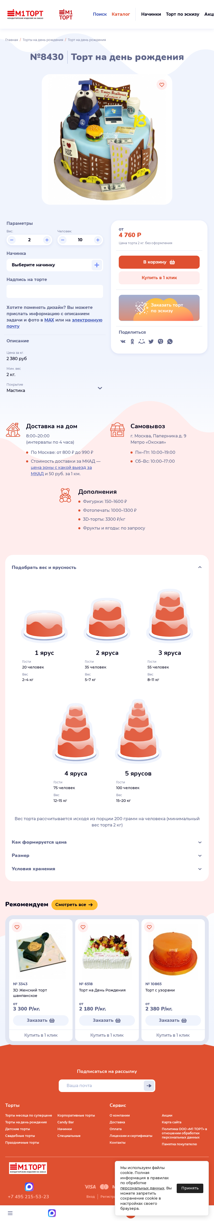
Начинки (64, 1129)
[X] (151, 341)
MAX (49, 320)
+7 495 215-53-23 (28, 1197)
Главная (11, 40)
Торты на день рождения (43, 40)
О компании (120, 1115)
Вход (90, 1197)
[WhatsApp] (170, 341)
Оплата (116, 1129)
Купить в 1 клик (159, 277)
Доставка (117, 1122)
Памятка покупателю (179, 1144)
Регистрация (111, 1197)
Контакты (118, 1142)
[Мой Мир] (142, 341)
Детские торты (17, 1129)
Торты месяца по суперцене (28, 1115)
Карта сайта (171, 1122)
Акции (167, 1115)
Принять (190, 1188)
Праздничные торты (22, 1142)
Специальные (69, 1136)
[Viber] (160, 341)
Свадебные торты (20, 1136)
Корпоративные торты (76, 1115)
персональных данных (142, 1188)
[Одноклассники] (132, 341)
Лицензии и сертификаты (131, 1136)
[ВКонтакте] (123, 341)
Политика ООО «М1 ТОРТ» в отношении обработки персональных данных (184, 1133)
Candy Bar (65, 1122)
